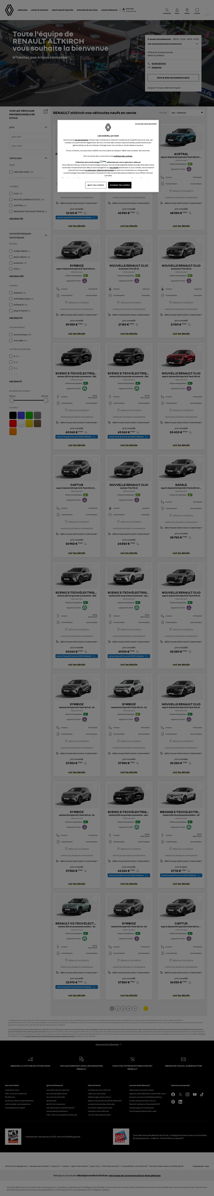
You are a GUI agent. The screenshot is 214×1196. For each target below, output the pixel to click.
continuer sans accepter (146, 123)
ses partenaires (81, 140)
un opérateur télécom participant (99, 170)
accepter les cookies (120, 185)
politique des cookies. (123, 156)
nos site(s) (114, 167)
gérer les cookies (96, 185)
